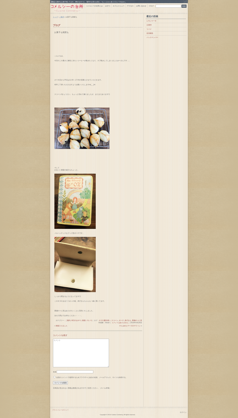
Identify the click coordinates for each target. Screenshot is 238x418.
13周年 (149, 25)
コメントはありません (120, 323)
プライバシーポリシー (60, 410)
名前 (54, 372)
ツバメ (149, 29)
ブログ (151, 6)
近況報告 (150, 33)
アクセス (130, 6)
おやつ (107, 6)
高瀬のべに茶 (137, 320)
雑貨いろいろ (87, 320)
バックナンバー (152, 37)
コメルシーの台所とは (94, 6)
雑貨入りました (61, 326)
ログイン (183, 412)
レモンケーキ (151, 21)
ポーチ (121, 320)
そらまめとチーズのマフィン (130, 326)
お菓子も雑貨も (61, 32)
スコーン (114, 320)
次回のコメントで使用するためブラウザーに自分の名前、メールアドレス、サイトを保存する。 (91, 377)
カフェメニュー (118, 6)
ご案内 (68, 320)
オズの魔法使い (105, 320)
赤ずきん (128, 320)
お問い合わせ (141, 6)
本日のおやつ (76, 320)
